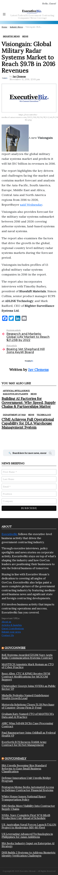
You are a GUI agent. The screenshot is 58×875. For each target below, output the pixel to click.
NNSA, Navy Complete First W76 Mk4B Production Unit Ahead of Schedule (26, 817)
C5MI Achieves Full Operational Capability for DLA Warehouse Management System (28, 423)
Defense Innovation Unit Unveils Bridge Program (26, 779)
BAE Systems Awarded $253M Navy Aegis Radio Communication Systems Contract (27, 656)
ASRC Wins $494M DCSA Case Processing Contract (27, 725)
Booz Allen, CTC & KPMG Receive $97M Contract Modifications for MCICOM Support (26, 676)
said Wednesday (31, 204)
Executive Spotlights (15, 394)
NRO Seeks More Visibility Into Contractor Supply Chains (28, 807)
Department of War (14, 414)
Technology (44, 414)
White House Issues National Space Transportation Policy (24, 798)
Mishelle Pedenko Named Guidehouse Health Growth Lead (25, 697)
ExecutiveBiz (10, 534)
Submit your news (11, 631)
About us (6, 621)
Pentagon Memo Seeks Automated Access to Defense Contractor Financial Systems (28, 789)
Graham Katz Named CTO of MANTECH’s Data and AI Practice (28, 715)
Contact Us (8, 635)
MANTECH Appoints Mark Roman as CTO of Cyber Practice (28, 666)
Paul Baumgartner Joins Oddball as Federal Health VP (29, 734)
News (34, 394)
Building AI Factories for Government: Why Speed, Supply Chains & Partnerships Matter (29, 402)
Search (50, 453)
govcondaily (15, 758)
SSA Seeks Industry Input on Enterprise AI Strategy (28, 845)
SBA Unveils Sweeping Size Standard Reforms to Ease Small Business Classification (24, 768)
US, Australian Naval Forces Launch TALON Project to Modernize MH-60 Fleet (29, 826)
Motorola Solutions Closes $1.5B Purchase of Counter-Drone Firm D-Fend (28, 706)
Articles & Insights (12, 625)
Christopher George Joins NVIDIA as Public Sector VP (29, 688)
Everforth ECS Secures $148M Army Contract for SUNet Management (24, 744)
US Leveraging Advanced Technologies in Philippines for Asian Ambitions (27, 835)
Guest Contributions (13, 628)
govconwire (15, 647)
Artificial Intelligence (16, 390)
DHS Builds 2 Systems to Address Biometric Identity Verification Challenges (29, 854)
